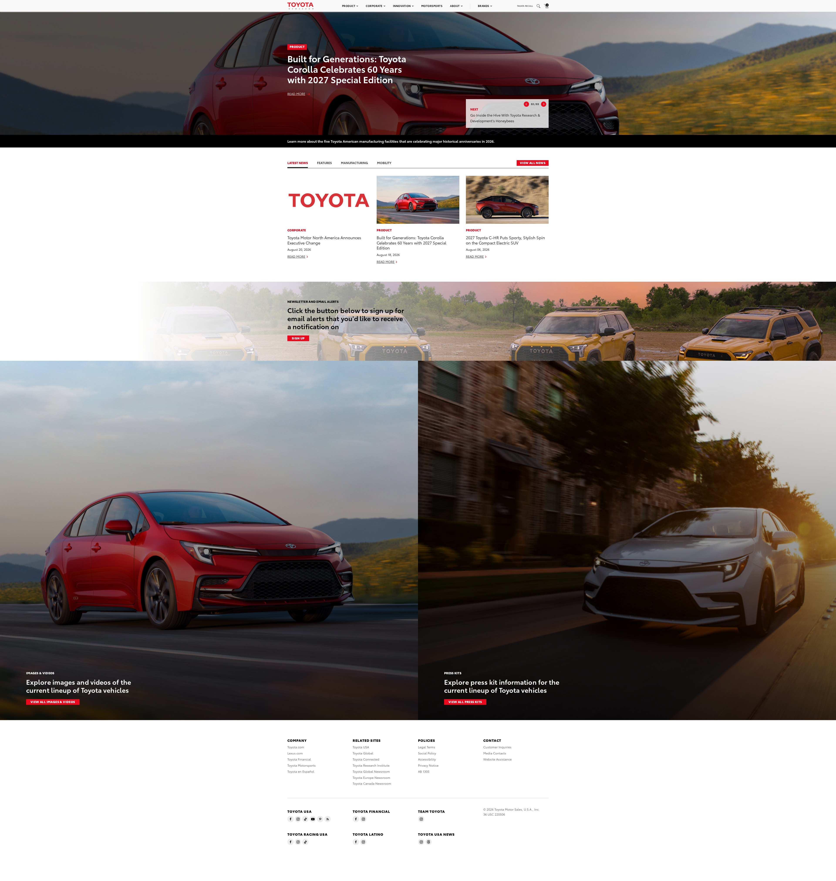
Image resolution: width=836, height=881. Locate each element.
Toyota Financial (299, 759)
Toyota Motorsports (301, 765)
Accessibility (427, 759)
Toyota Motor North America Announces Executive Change (324, 240)
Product (349, 6)
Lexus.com (295, 753)
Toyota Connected (366, 759)
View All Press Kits (465, 702)
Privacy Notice (428, 765)
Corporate (374, 6)
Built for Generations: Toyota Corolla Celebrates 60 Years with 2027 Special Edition (346, 68)
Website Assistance (497, 759)
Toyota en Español (300, 771)
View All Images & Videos (52, 702)
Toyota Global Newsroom (371, 771)
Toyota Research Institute (371, 765)
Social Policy (427, 753)
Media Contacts (494, 753)
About (455, 6)
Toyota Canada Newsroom (372, 783)
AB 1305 (423, 771)
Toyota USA (361, 747)
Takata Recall (525, 5)
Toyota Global (363, 753)
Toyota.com (295, 747)
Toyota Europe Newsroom (371, 777)
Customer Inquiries (497, 747)
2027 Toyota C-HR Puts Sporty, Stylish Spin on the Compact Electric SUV (505, 240)
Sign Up (298, 338)
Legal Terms (426, 747)
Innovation (402, 6)
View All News (532, 163)
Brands (483, 6)
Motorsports (432, 6)
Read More (296, 93)
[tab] (302, 162)
